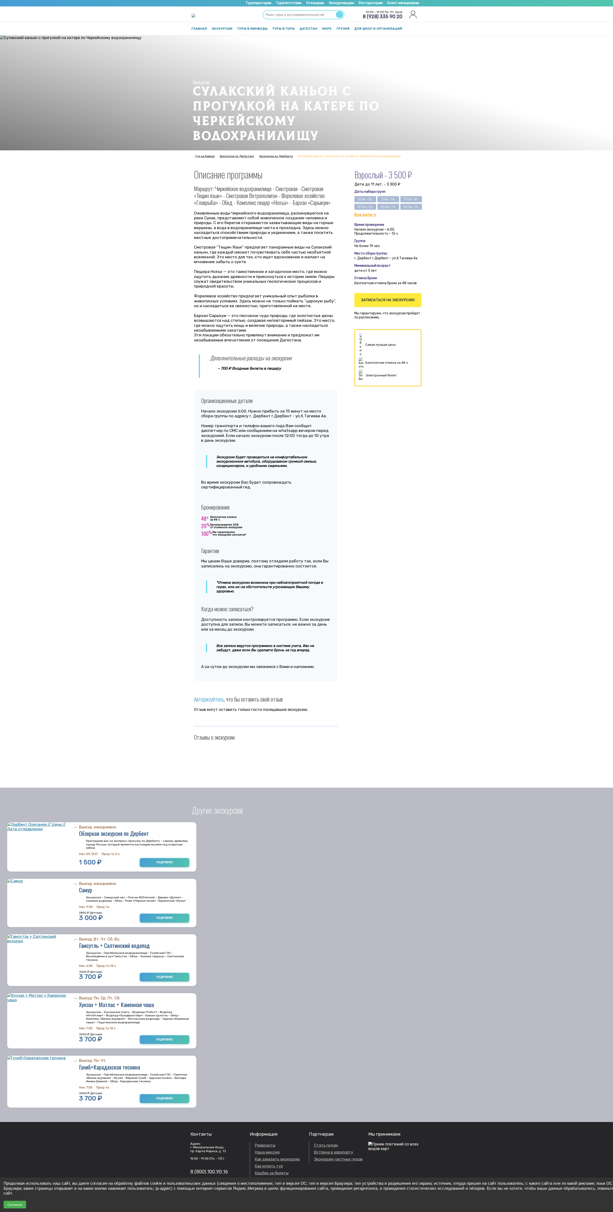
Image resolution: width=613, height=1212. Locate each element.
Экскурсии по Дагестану (237, 156)
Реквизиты (265, 1145)
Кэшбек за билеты (272, 1173)
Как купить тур (269, 1166)
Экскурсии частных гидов (338, 1159)
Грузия (343, 28)
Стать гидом (326, 1145)
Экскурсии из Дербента (276, 156)
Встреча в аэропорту (333, 1152)
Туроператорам (258, 3)
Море (327, 28)
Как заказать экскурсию (277, 1159)
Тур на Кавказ (205, 156)
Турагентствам (288, 3)
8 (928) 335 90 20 (382, 16)
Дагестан (309, 28)
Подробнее (164, 862)
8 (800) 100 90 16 (209, 1171)
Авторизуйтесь (209, 699)
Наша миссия (267, 1152)
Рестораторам (371, 3)
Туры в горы (283, 28)
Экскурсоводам (341, 3)
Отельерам (315, 3)
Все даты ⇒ (365, 214)
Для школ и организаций (378, 28)
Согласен (14, 1204)
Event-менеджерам (403, 3)
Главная (199, 28)
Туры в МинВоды (252, 28)
